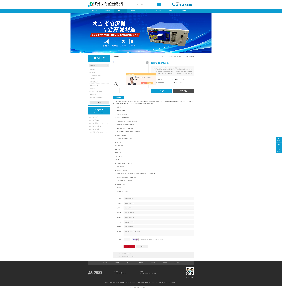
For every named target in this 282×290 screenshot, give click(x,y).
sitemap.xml (154, 282)
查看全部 (99, 102)
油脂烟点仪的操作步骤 (94, 120)
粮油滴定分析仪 (94, 85)
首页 (164, 56)
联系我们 (184, 10)
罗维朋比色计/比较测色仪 (96, 91)
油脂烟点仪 (92, 69)
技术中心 (145, 10)
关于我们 (107, 10)
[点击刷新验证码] (135, 239)
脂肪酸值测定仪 (94, 82)
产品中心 (120, 10)
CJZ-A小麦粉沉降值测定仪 (125, 253)
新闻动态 (133, 10)
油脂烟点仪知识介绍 (93, 117)
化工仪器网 (166, 282)
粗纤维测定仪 (93, 88)
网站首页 (94, 10)
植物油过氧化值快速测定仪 (96, 97)
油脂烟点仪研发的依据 (94, 129)
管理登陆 (173, 282)
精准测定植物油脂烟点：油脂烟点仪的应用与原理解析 (99, 132)
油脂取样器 (92, 78)
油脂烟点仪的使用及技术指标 (95, 126)
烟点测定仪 (92, 72)
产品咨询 (161, 91)
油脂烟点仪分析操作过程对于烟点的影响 (98, 123)
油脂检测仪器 (93, 65)
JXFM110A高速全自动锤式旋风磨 (126, 256)
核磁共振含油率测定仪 (95, 75)
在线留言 (171, 10)
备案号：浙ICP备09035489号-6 (144, 282)
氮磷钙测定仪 (93, 94)
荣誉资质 (158, 10)
